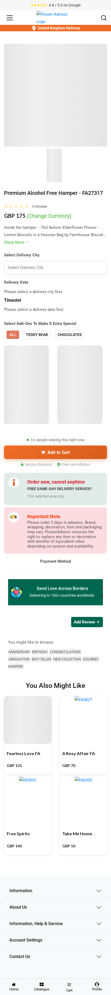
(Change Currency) (49, 216)
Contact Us (19, 956)
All (12, 334)
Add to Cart (58, 452)
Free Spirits (18, 833)
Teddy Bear (37, 334)
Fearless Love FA (23, 753)
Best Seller (41, 659)
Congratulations (65, 652)
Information (20, 890)
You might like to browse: (31, 642)
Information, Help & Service (36, 923)
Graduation (19, 659)
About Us (18, 907)
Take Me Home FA (80, 833)
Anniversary (19, 652)
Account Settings (25, 940)
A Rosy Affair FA (78, 753)
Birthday (40, 652)
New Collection (67, 659)
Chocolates (70, 334)
